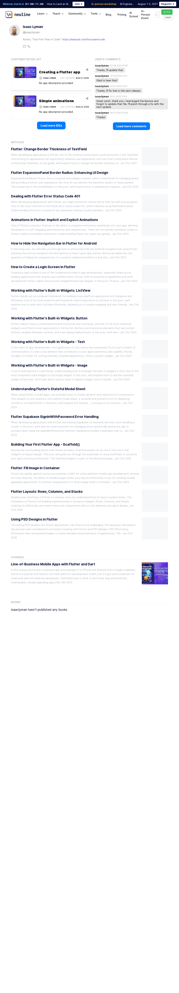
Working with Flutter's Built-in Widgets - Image (49, 365)
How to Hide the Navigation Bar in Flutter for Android (54, 243)
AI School (133, 14)
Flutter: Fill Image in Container (35, 468)
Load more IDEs (51, 125)
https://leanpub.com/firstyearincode (83, 39)
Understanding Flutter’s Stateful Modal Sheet (48, 389)
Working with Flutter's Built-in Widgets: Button (49, 318)
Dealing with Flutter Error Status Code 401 (45, 196)
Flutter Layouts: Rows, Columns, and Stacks (47, 491)
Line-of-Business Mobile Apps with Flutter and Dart (53, 564)
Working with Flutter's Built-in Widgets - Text (48, 342)
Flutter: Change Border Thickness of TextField (49, 149)
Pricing (121, 14)
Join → (78, 3)
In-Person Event (145, 14)
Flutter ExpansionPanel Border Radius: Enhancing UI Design (59, 173)
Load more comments (131, 126)
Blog (108, 14)
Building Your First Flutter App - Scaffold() (45, 444)
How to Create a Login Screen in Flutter (43, 267)
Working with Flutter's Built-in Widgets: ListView (50, 290)
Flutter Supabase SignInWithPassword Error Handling (55, 417)
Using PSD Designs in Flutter (34, 519)
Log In (168, 17)
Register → (167, 3)
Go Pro (167, 12)
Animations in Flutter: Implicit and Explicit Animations (54, 220)
